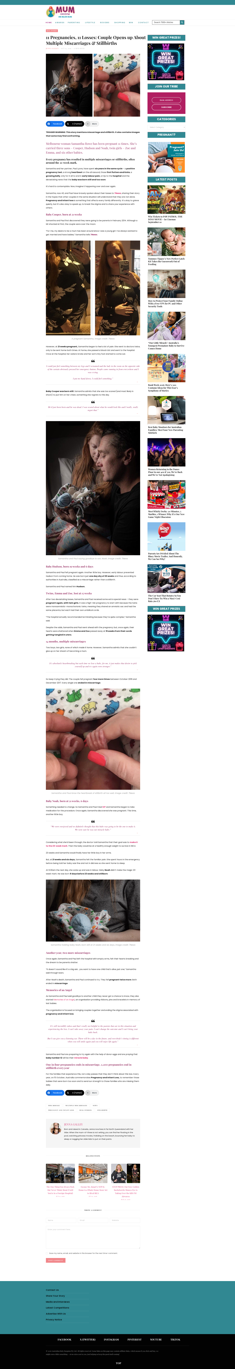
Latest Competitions (57, 1307)
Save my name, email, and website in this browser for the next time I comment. (83, 1253)
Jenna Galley (52, 48)
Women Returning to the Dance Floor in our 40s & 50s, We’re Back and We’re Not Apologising (165, 472)
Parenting (74, 22)
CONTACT (143, 22)
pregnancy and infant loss (61, 1110)
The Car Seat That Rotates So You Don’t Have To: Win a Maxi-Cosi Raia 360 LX (164, 598)
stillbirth (102, 1110)
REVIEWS (104, 22)
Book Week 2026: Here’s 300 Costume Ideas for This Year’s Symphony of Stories (163, 387)
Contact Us (52, 1289)
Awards (59, 22)
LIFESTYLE (90, 22)
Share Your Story (55, 1295)
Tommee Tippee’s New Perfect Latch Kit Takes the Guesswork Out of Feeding (166, 261)
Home (49, 22)
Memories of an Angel (64, 999)
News (95, 1105)
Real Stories (52, 31)
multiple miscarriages (76, 1105)
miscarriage (54, 1105)
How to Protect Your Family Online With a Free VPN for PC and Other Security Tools (165, 303)
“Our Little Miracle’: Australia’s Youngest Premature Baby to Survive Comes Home (166, 345)
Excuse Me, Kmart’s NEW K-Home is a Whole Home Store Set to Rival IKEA (93, 1190)
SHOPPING (119, 22)
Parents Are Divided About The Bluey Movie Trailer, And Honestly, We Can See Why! (165, 556)
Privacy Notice (54, 1319)
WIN (131, 22)
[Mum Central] (61, 14)
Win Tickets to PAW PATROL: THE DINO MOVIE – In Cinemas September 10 (165, 219)
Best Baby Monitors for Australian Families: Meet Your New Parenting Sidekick (165, 430)
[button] (187, 20)
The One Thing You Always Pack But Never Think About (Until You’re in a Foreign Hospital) (60, 1190)
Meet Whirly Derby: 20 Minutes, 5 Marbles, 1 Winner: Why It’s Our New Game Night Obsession (166, 514)
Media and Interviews (58, 1301)
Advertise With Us (56, 1313)
